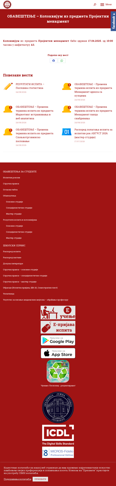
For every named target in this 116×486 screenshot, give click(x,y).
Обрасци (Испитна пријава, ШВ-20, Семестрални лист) (30, 287)
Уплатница (8, 293)
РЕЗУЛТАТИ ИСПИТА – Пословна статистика (30, 86)
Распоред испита (12, 251)
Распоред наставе (12, 257)
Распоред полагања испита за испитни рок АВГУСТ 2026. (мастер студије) (93, 133)
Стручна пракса (11, 183)
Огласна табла (10, 189)
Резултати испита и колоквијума (20, 219)
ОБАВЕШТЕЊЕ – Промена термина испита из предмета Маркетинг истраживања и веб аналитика (34, 112)
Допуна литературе (13, 263)
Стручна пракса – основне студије (20, 269)
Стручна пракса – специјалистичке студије (25, 275)
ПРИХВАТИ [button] (40, 479)
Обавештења (9, 195)
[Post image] (8, 86)
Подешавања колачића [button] (17, 479)
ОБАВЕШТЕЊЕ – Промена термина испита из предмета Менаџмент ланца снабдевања (93, 112)
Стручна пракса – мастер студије (20, 281)
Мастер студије (14, 213)
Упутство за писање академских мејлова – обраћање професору (35, 299)
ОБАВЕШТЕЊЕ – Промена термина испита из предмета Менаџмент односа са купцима (93, 90)
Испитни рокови (11, 177)
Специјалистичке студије (19, 207)
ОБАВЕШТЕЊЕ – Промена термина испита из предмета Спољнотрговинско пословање (34, 135)
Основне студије (14, 201)
